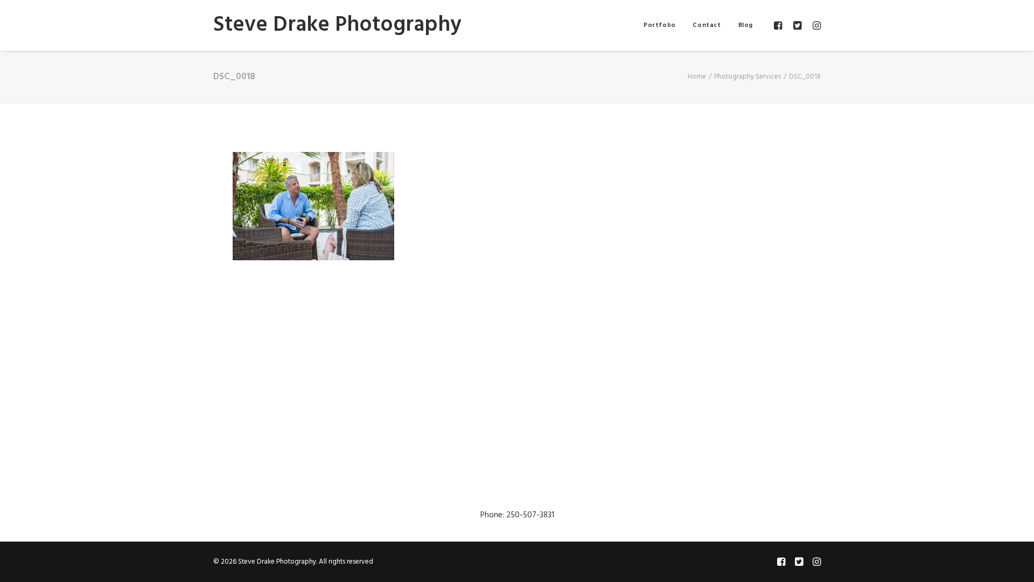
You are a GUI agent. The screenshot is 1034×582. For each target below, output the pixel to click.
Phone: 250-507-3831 (517, 515)
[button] (779, 25)
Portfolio (659, 25)
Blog (745, 25)
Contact (707, 25)
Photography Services (747, 76)
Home (697, 76)
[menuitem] (659, 25)
